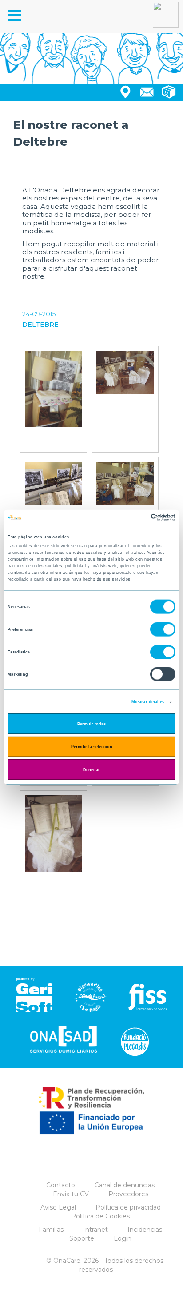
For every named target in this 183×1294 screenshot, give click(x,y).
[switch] (162, 629)
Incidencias (144, 1230)
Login (122, 1238)
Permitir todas (91, 723)
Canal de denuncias (125, 1185)
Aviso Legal (58, 1207)
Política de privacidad (128, 1207)
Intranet (95, 1230)
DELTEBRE (40, 324)
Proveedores (128, 1194)
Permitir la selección (91, 747)
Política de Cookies (100, 1216)
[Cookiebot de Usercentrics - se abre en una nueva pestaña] (136, 517)
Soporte (81, 1238)
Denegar (91, 769)
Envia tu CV (71, 1194)
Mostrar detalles (148, 702)
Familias (51, 1230)
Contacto (60, 1185)
